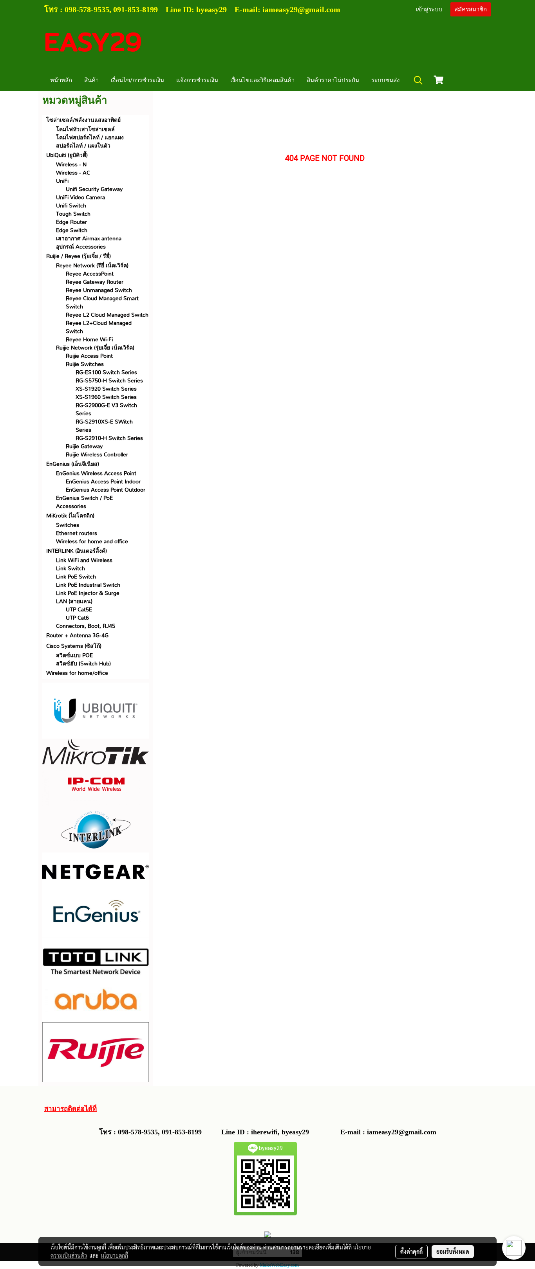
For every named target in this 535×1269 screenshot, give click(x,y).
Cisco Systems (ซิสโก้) (73, 646)
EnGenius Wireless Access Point (96, 473)
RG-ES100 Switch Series (106, 372)
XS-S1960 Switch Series (106, 397)
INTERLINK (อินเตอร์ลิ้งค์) (76, 551)
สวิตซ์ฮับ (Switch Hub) (83, 664)
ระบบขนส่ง (385, 80)
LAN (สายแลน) (74, 601)
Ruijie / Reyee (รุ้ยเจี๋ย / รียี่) (78, 256)
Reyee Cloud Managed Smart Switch (102, 303)
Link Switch (70, 568)
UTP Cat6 (77, 618)
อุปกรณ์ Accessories (81, 247)
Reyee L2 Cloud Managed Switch (107, 315)
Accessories (71, 506)
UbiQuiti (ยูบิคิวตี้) (67, 155)
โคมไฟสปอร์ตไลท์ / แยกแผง (90, 138)
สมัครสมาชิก (470, 9)
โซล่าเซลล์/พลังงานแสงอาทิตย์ (83, 120)
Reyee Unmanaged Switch (99, 290)
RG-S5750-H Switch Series (109, 381)
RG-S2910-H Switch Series (109, 438)
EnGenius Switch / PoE (84, 498)
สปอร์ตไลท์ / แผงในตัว (83, 146)
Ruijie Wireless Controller (97, 455)
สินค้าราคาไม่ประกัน (333, 80)
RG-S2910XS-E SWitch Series (104, 426)
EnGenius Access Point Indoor (103, 482)
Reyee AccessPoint (90, 274)
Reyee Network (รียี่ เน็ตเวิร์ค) (92, 266)
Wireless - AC (73, 173)
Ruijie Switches (85, 364)
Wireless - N (71, 165)
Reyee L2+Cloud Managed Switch (99, 327)
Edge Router (71, 222)
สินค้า (91, 80)
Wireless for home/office (77, 673)
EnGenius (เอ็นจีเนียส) (72, 464)
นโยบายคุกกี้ (114, 1255)
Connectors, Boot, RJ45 (85, 626)
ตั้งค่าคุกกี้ (411, 1251)
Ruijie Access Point (89, 356)
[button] (418, 80)
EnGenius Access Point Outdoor (105, 490)
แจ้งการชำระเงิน (197, 80)
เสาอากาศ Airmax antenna (88, 239)
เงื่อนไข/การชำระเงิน (137, 80)
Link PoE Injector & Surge (87, 593)
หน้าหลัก (61, 80)
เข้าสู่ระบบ (429, 9)
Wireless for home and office (92, 541)
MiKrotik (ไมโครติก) (70, 516)
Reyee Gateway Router (94, 282)
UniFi (62, 181)
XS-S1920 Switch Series (106, 389)
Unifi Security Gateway (94, 189)
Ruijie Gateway (84, 446)
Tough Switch (73, 214)
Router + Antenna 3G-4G (77, 635)
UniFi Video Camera (80, 197)
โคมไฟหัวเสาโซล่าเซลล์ (85, 129)
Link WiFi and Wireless (84, 560)
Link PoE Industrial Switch (88, 585)
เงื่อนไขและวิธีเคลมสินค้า (262, 80)
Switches (67, 525)
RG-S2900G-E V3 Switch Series (106, 409)
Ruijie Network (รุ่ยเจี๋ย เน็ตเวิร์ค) (95, 348)
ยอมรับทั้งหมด (452, 1251)
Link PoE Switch (76, 577)
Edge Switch (71, 230)
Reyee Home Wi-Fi (89, 339)
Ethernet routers (76, 533)
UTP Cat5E (79, 610)
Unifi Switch (71, 206)
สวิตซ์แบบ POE (74, 655)
